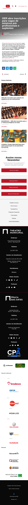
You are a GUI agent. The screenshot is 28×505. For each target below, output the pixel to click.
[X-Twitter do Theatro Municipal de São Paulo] (14, 280)
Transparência (14, 209)
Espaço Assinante (13, 187)
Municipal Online (14, 180)
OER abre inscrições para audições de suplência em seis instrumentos (12, 98)
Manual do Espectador (13, 193)
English (19, 6)
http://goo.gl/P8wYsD (9, 57)
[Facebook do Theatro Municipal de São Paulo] (12, 280)
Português (22, 6)
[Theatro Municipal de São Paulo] (13, 233)
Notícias (14, 218)
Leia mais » (4, 103)
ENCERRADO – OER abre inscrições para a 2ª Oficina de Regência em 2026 (14, 121)
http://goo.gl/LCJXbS (14, 61)
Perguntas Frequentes (14, 212)
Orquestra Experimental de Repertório (12, 43)
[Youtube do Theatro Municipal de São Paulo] (9, 280)
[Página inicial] (4, 6)
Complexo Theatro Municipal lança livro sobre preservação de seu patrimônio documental (12, 146)
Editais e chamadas (8, 34)
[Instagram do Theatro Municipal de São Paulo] (6, 280)
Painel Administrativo (14, 221)
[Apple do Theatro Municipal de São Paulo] (12, 287)
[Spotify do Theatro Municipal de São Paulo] (9, 287)
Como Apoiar (14, 215)
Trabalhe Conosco (14, 202)
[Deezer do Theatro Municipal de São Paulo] (6, 287)
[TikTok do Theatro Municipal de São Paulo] (17, 280)
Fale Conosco (14, 206)
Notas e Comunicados (19, 34)
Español (25, 6)
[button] (3, 68)
